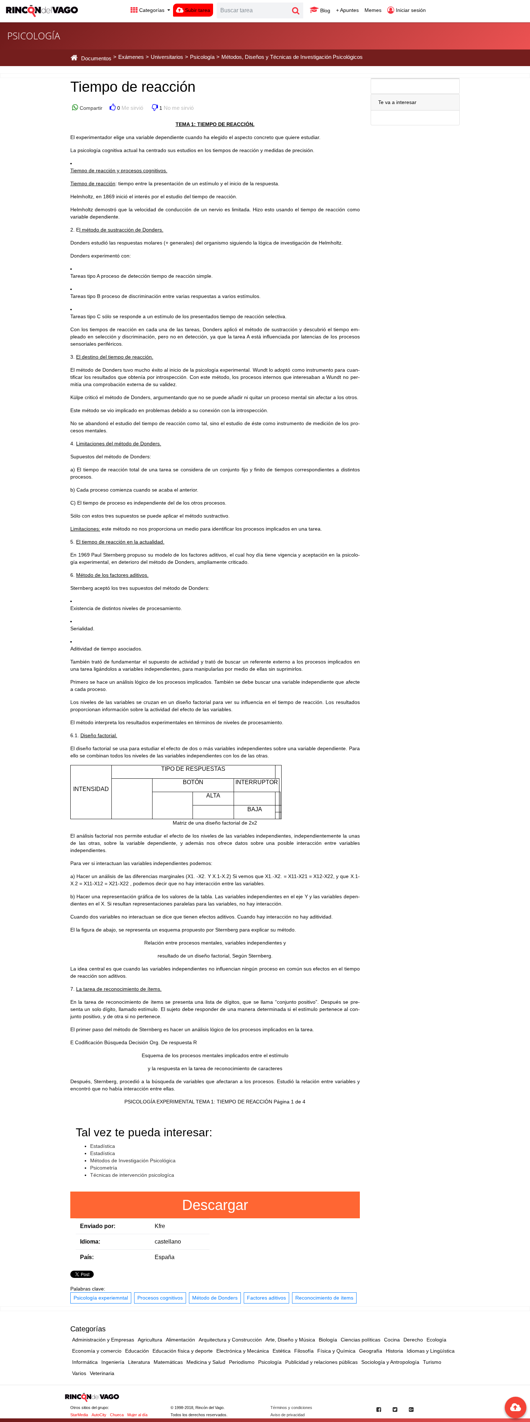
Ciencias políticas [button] (360, 1340)
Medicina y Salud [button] (205, 1362)
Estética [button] (282, 1351)
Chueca (117, 1415)
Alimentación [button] (180, 1340)
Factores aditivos (266, 1298)
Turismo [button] (432, 1362)
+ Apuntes (347, 10)
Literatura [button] (139, 1362)
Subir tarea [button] (197, 10)
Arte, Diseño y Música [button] (290, 1340)
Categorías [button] (152, 10)
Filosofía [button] (304, 1351)
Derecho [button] (413, 1340)
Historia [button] (394, 1351)
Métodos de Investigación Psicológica (133, 1160)
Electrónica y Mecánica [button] (242, 1351)
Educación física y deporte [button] (183, 1351)
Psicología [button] (270, 1362)
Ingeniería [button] (112, 1362)
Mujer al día (137, 1415)
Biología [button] (328, 1340)
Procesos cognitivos (160, 1298)
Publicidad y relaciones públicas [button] (321, 1362)
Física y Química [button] (336, 1351)
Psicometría (103, 1168)
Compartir (90, 108)
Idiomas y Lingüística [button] (431, 1351)
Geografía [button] (370, 1351)
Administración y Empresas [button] (103, 1340)
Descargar (215, 1205)
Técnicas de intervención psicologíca (132, 1175)
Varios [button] (79, 1373)
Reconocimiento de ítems (324, 1298)
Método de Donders (215, 1298)
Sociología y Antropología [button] (390, 1362)
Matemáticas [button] (168, 1362)
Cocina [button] (392, 1340)
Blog (324, 10)
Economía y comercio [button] (97, 1351)
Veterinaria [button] (102, 1373)
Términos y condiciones (291, 1407)
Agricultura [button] (150, 1340)
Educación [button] (137, 1351)
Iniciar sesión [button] (410, 10)
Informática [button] (85, 1362)
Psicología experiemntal (101, 1298)
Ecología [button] (436, 1340)
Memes (373, 10)
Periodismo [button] (242, 1362)
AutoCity (99, 1415)
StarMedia (79, 1415)
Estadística (102, 1146)
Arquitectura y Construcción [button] (230, 1340)
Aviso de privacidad (287, 1415)
